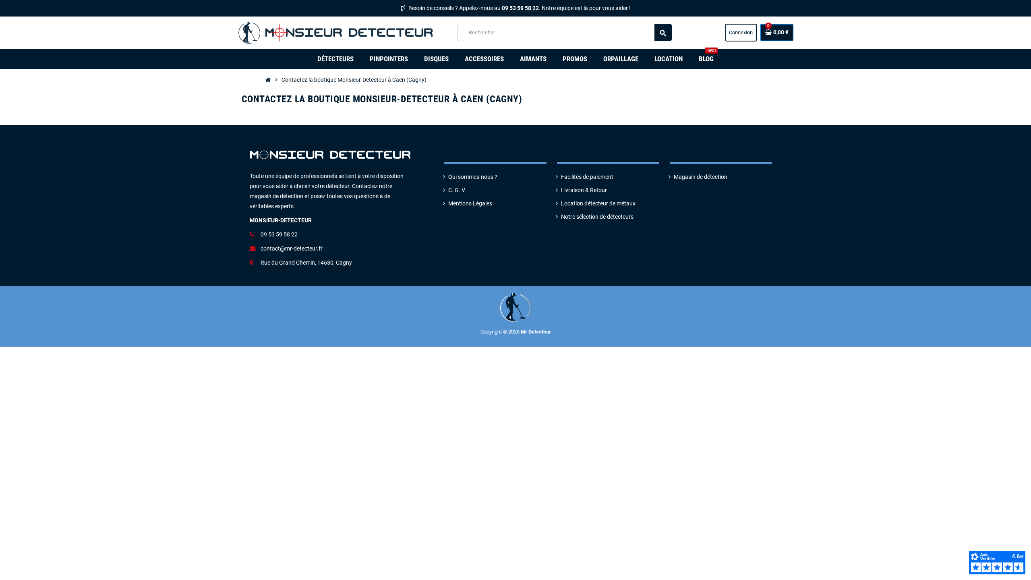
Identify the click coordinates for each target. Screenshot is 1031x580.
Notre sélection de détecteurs (597, 216)
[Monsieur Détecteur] (338, 32)
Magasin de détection (700, 177)
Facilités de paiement (587, 177)
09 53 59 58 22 (520, 8)
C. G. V (456, 190)
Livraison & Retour (584, 190)
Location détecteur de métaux (598, 203)
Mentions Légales (470, 203)
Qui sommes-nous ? (472, 177)
